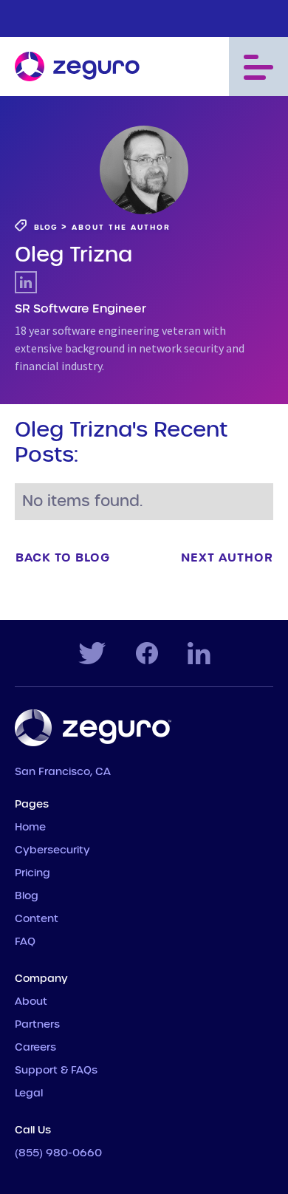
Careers (35, 1048)
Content (36, 919)
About (31, 1002)
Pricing (32, 873)
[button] (258, 66)
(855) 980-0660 (58, 1153)
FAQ (25, 942)
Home (30, 827)
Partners (37, 1025)
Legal (29, 1093)
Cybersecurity (52, 850)
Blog (26, 896)
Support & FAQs (56, 1070)
